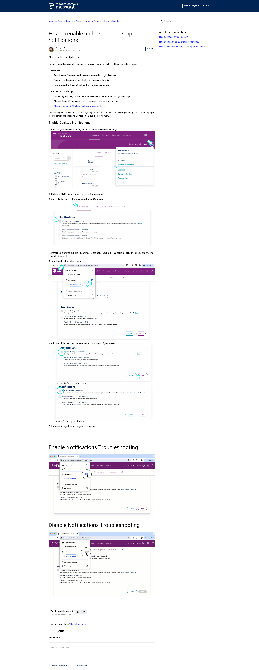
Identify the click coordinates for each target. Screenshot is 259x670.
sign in (56, 647)
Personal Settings (112, 21)
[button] (78, 612)
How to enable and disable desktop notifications (182, 46)
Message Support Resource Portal (65, 21)
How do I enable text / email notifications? (179, 41)
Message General (92, 21)
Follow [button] (150, 49)
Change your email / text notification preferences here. (79, 106)
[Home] (63, 6)
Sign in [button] (206, 6)
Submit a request (191, 6)
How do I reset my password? (173, 37)
